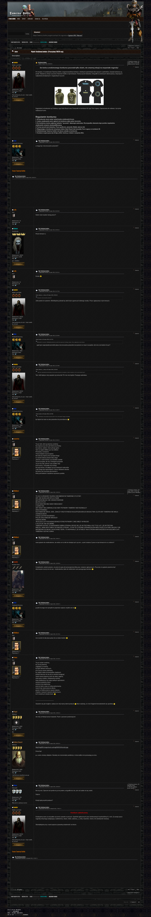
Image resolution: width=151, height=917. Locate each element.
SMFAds (9, 913)
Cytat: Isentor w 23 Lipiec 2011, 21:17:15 (44, 339)
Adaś (15, 140)
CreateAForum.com (16, 911)
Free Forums (14, 913)
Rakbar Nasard (18, 742)
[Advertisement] (64, 192)
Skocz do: (126, 902)
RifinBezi (16, 491)
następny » (137, 45)
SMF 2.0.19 (9, 909)
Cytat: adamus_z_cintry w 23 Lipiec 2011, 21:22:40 (46, 369)
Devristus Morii (43, 42)
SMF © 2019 (13, 909)
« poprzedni (130, 45)
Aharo (15, 785)
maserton (16, 438)
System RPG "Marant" (75, 35)
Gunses (16, 228)
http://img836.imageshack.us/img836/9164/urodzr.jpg (52, 747)
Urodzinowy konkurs (42, 62)
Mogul (15, 711)
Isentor (16, 62)
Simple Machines (18, 909)
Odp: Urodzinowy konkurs (43, 141)
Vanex (15, 657)
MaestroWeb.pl (25, 914)
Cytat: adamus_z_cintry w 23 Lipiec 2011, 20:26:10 (46, 295)
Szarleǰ (16, 562)
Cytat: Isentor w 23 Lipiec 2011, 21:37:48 (44, 413)
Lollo (15, 209)
